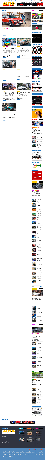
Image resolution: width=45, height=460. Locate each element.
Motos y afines (15, 452)
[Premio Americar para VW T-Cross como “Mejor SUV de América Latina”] (24, 60)
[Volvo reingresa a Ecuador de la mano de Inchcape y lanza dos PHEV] (34, 356)
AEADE (28, 453)
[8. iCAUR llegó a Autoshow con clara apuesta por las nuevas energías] (34, 208)
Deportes (33, 127)
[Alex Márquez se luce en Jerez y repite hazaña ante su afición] (34, 136)
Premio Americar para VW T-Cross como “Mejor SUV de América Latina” (23, 71)
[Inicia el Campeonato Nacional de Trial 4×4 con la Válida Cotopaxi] (37, 372)
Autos (42, 452)
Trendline (20, 51)
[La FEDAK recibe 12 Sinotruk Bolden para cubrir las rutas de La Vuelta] (34, 239)
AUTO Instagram (34, 454)
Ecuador (18, 50)
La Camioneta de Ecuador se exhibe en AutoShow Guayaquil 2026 (39, 227)
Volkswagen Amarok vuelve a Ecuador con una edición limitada (39, 398)
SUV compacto (10, 95)
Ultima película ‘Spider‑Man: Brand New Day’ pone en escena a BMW (39, 250)
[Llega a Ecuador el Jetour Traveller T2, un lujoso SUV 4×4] (34, 400)
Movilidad (36, 14)
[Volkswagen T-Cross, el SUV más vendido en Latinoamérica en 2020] (9, 60)
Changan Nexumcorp (17, 453)
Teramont (11, 52)
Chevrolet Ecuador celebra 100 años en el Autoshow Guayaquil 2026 (39, 232)
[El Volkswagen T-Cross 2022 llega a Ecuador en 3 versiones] (24, 38)
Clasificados (4, 452)
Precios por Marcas (20, 451)
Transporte (39, 14)
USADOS (23, 451)
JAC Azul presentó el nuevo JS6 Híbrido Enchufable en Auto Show (39, 223)
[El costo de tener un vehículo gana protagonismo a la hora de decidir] (34, 244)
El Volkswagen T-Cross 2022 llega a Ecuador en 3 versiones (23, 48)
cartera (11, 50)
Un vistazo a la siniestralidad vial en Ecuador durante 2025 (39, 312)
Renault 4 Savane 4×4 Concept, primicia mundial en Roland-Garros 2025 (39, 389)
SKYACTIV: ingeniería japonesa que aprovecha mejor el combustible (39, 254)
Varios (6, 28)
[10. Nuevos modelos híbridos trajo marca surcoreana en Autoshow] (34, 203)
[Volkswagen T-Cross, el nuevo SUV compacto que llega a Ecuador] (9, 83)
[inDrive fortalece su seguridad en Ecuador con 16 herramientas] (38, 438)
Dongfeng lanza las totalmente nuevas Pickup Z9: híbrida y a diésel (39, 366)
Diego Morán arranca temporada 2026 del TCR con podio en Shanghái (36, 129)
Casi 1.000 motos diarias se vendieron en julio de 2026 (39, 214)
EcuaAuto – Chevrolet (22, 453)
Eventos (33, 333)
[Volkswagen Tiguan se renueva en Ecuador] (24, 83)
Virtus (14, 52)
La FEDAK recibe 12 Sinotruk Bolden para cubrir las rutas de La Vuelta (39, 241)
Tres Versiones (22, 51)
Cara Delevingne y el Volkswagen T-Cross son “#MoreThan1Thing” (9, 114)
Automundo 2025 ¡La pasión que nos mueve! (39, 315)
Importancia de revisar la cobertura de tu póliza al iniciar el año (36, 299)
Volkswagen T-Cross (8, 96)
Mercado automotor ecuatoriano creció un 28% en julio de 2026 (39, 237)
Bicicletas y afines (19, 452)
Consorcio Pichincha (34, 453)
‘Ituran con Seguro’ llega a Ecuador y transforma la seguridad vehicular (39, 308)
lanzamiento (7, 95)
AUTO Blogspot (23, 454)
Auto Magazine (13, 49)
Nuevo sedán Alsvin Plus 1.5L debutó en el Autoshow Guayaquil (36, 192)
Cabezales (30, 452)
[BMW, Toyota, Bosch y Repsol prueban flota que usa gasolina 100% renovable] (34, 262)
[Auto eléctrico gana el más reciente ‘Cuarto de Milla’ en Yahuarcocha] (34, 140)
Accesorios (9, 454)
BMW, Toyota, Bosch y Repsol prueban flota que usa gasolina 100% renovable (39, 264)
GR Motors (39, 451)
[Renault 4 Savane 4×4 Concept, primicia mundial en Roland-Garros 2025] (34, 388)
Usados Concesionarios (26, 451)
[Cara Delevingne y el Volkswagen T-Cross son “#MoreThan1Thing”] (9, 103)
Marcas (40, 452)
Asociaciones (25, 453)
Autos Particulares (8, 452)
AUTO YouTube (41, 454)
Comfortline (27, 49)
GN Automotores (11, 452)
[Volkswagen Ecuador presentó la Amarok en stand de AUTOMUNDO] (9, 38)
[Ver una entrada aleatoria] (42, 8)
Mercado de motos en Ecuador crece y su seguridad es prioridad (39, 320)
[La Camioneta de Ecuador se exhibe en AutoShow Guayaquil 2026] (34, 226)
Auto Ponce (41, 451)
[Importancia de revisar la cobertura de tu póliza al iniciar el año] (37, 290)
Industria (4, 28)
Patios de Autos (35, 451)
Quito (6, 52)
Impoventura (7, 51)
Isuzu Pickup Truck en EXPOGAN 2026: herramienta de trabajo (39, 277)
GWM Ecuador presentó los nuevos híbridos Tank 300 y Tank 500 (39, 394)
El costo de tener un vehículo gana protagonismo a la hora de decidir (39, 245)
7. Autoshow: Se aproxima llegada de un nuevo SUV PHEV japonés (39, 218)
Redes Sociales (19, 454)
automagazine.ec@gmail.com (5, 441)
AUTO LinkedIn (30, 454)
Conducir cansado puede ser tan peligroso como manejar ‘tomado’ (37, 17)
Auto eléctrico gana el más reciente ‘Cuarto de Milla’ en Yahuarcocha (39, 141)
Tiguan (13, 52)
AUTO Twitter (37, 454)
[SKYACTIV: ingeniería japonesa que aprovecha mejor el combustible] (34, 253)
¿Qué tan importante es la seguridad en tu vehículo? (16, 29)
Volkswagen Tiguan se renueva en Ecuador (23, 93)
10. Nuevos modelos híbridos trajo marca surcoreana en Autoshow (39, 205)
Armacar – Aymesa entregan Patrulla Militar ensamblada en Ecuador (39, 281)
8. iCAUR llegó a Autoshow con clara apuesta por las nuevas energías (39, 209)
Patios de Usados (38, 453)
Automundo (7, 50)
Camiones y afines (27, 452)
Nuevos (16, 451)
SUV (7, 52)
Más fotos (8, 451)
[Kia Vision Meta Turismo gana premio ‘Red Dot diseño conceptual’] (34, 267)
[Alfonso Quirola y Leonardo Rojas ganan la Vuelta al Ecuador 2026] (29, 431)
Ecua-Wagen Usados (31, 451)
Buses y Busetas (23, 452)
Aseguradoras (11, 454)
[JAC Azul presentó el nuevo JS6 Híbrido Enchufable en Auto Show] (34, 221)
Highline (20, 50)
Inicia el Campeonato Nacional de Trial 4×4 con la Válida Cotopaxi (36, 381)
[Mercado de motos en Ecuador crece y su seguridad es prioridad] (34, 318)
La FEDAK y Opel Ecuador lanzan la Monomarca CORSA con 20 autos (39, 145)
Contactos (17, 454)
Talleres (14, 454)
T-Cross (9, 52)
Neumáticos (41, 453)
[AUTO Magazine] (3, 8)
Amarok (10, 49)
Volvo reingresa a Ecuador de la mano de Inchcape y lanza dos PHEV (39, 357)
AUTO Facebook (27, 454)
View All (41, 10)
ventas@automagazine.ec (5, 443)
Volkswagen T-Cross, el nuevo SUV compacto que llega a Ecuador (9, 93)
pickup (13, 51)
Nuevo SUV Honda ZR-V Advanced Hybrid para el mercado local (39, 273)
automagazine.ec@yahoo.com (5, 442)
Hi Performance (5, 454)
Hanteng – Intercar (13, 453)
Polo (14, 51)
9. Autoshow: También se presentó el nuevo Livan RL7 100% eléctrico (18, 0)
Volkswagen (4, 53)
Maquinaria (35, 452)
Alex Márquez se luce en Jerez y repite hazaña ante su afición (39, 137)
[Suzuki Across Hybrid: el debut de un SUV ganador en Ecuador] (34, 361)
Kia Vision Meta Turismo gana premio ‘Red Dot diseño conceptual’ (39, 268)
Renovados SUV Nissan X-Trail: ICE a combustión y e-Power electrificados (39, 259)
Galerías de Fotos (4, 451)
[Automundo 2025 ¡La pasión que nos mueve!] (34, 314)
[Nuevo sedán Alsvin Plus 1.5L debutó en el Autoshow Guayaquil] (37, 183)
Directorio (38, 452)
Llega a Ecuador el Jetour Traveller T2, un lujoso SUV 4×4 (39, 402)
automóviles (4, 50)
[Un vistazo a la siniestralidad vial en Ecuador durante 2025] (34, 310)
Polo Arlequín (4, 52)
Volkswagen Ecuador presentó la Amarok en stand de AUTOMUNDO (9, 48)
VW (4, 31)
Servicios (30, 453)
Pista (38, 127)
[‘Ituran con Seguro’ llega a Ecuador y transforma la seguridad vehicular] (34, 306)
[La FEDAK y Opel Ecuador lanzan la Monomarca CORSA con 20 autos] (34, 144)
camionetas (9, 50)
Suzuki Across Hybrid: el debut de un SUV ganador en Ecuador (39, 362)
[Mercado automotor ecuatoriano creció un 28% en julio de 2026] (34, 235)
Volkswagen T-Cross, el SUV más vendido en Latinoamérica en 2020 (9, 71)
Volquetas (33, 452)
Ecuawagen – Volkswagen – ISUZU (7, 453)
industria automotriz (10, 51)
